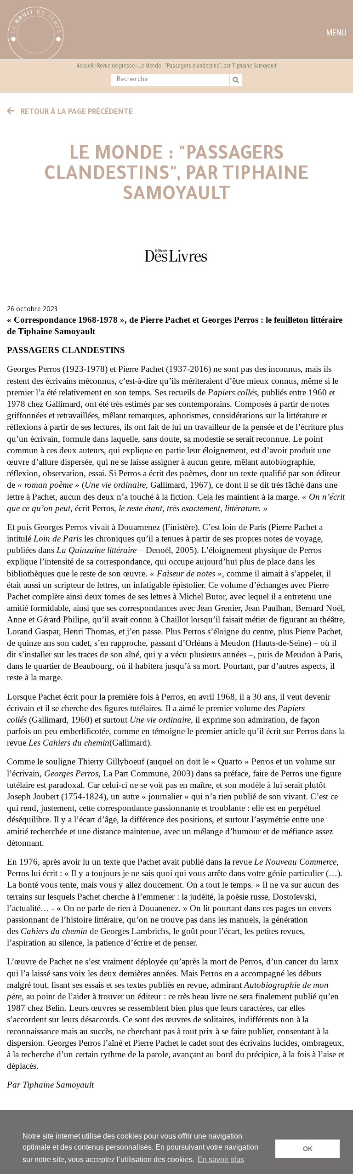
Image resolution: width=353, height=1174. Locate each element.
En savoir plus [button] (221, 1159)
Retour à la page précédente (76, 112)
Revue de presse (116, 66)
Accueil (85, 66)
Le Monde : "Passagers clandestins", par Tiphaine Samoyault (207, 66)
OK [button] (308, 1148)
